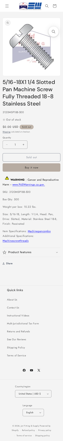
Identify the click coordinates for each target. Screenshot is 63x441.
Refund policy (28, 430)
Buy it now (31, 168)
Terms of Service (16, 355)
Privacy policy (44, 430)
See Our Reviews (16, 339)
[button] (7, 6)
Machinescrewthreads (16, 241)
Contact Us (13, 307)
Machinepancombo (39, 231)
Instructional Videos (18, 315)
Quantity (7, 137)
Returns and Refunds (18, 331)
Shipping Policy (16, 347)
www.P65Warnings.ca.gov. (28, 184)
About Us (12, 299)
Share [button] (9, 263)
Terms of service (24, 435)
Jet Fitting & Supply (30, 425)
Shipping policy (42, 435)
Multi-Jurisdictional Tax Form (23, 323)
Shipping (6, 131)
